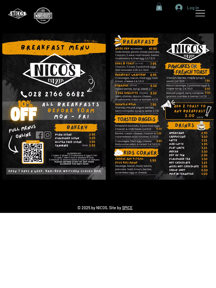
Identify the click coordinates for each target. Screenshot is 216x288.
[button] (159, 6)
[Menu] (200, 13)
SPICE (127, 207)
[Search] (154, 13)
